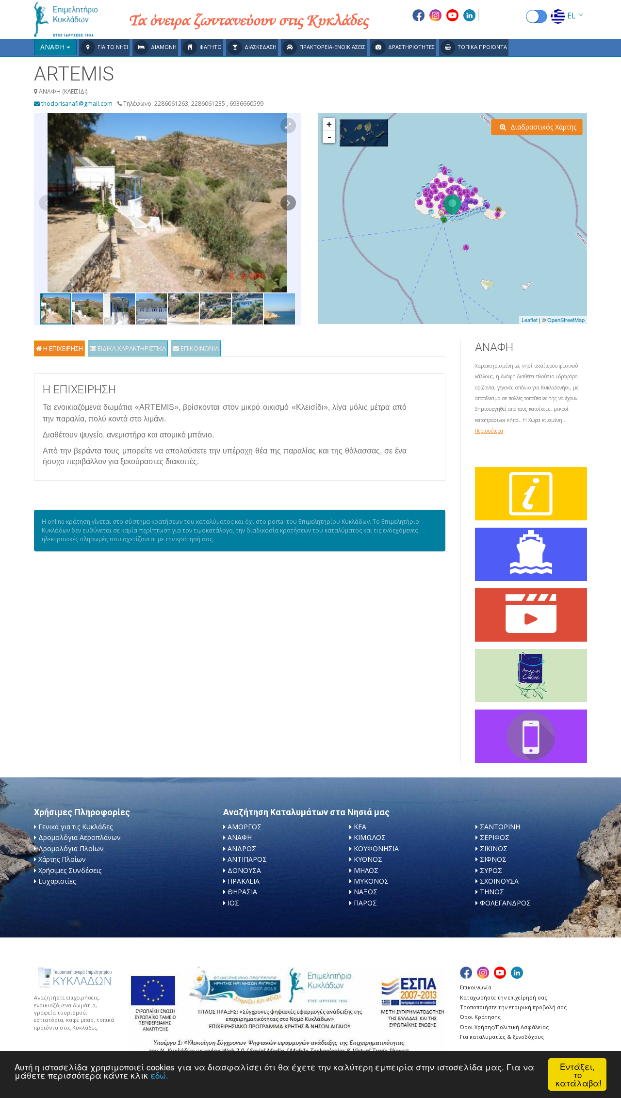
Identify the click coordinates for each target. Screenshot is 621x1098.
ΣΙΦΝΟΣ (493, 859)
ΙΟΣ (233, 902)
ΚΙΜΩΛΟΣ (370, 837)
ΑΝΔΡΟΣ (242, 848)
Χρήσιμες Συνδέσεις (69, 870)
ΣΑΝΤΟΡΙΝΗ (500, 826)
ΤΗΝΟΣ (492, 891)
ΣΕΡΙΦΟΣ (494, 837)
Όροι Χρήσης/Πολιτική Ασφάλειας (504, 1027)
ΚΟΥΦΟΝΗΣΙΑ (376, 848)
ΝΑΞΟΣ (365, 891)
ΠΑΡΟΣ (365, 902)
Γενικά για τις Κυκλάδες (75, 826)
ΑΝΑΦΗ (240, 837)
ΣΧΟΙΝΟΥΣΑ (499, 881)
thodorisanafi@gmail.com (76, 103)
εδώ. (159, 1075)
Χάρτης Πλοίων (62, 859)
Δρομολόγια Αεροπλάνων (79, 837)
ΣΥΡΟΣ (491, 870)
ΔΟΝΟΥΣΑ (244, 870)
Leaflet (530, 319)
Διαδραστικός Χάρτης (542, 126)
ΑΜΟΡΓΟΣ (244, 826)
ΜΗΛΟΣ (366, 870)
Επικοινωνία (475, 987)
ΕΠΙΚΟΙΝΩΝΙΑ (199, 348)
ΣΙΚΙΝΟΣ (493, 848)
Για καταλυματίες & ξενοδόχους (502, 1036)
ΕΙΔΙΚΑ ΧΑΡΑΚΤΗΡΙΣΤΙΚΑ (131, 348)
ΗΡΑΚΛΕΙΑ (244, 881)
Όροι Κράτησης (480, 1016)
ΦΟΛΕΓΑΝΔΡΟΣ (505, 902)
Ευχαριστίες (57, 881)
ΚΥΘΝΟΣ (368, 859)
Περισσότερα (489, 430)
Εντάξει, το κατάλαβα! (579, 1074)
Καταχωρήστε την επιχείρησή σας (503, 997)
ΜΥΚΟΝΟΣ (371, 881)
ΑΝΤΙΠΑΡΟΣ (247, 859)
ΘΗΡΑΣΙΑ (242, 891)
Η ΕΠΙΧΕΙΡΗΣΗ (62, 348)
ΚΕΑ (360, 826)
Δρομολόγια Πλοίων (71, 848)
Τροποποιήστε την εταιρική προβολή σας (513, 1007)
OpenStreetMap (566, 319)
